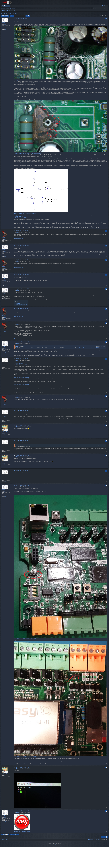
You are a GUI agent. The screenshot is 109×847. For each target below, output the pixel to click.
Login (8, 8)
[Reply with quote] (106, 18)
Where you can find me (18, 238)
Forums (7, 5)
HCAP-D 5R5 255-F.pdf (18, 363)
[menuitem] (102, 6)
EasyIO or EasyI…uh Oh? (9, 14)
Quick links (2, 6)
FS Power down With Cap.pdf (20, 383)
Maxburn (3, 237)
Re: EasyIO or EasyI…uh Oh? (21, 230)
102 (5, 239)
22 (4, 433)
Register (13, 8)
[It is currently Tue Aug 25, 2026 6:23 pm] (106, 10)
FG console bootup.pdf (18, 216)
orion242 (3, 22)
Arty (51, 843)
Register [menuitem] (107, 6)
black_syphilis (4, 431)
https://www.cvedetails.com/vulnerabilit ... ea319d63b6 (93, 312)
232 (5, 24)
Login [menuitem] (105, 6)
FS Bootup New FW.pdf (18, 375)
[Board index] (6, 2)
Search (3, 8)
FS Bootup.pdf (17, 303)
